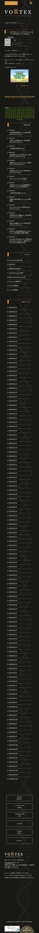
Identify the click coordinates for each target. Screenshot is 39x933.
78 (7, 115)
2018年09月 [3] (13, 630)
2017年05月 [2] (13, 694)
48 (7, 112)
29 (29, 109)
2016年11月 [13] (13, 719)
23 (17, 109)
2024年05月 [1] (13, 422)
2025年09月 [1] (13, 354)
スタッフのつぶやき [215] (15, 260)
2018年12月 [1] (13, 617)
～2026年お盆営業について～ (17, 148)
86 (23, 115)
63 (7, 113)
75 (31, 113)
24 (19, 109)
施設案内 (13, 873)
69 (19, 113)
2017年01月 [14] (13, 711)
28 (27, 109)
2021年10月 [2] (13, 553)
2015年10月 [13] (13, 774)
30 (31, 109)
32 (5, 111)
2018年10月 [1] (13, 626)
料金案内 (18, 873)
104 (33, 116)
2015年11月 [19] (13, 770)
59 (29, 112)
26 (23, 109)
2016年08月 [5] (13, 732)
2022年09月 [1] (13, 507)
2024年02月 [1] (13, 435)
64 (9, 113)
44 (29, 111)
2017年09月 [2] (13, 681)
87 (25, 115)
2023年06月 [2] (13, 469)
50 (11, 112)
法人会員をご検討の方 (19, 832)
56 (23, 112)
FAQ (31, 875)
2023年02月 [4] (13, 486)
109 (17, 118)
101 (25, 116)
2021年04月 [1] (13, 558)
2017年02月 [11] (13, 706)
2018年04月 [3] (13, 651)
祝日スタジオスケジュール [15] (17, 277)
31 (33, 109)
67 (15, 113)
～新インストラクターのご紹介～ (18, 178)
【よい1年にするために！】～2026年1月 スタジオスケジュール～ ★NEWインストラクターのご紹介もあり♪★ (20, 240)
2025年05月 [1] (13, 371)
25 (21, 109)
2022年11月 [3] (13, 498)
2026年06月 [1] (13, 316)
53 (17, 112)
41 (23, 111)
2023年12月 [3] (13, 443)
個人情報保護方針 (15, 877)
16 (33, 108)
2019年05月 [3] (13, 600)
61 (33, 112)
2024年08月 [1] (13, 409)
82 (15, 115)
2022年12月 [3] (13, 494)
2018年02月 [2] (13, 660)
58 (27, 112)
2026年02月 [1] (13, 333)
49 (9, 112)
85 (21, 115)
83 (17, 115)
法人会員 (21, 875)
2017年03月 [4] (13, 702)
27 (25, 109)
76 (33, 113)
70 (21, 113)
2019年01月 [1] (13, 613)
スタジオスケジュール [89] (16, 273)
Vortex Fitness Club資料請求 (19, 806)
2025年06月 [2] (13, 367)
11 (23, 108)
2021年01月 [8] (13, 562)
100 (22, 116)
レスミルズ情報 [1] (14, 285)
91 (33, 115)
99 (20, 116)
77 (5, 115)
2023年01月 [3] (13, 490)
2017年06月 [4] (13, 689)
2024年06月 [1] (13, 418)
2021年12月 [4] (13, 545)
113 (28, 118)
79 (9, 115)
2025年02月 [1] (13, 384)
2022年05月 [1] (13, 524)
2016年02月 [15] (13, 757)
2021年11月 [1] (13, 549)
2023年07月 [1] (13, 464)
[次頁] (20, 119)
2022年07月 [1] (13, 515)
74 (29, 113)
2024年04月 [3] (13, 426)
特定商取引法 (23, 877)
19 (9, 109)
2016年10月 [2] (13, 723)
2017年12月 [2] (13, 668)
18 (7, 109)
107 (12, 118)
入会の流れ (19, 823)
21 (13, 109)
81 (13, 115)
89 (29, 115)
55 (21, 112)
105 (6, 118)
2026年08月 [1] (13, 307)
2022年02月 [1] (13, 536)
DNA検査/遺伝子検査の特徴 (19, 815)
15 (31, 108)
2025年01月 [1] (13, 388)
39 (19, 111)
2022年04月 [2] (13, 528)
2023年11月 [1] (13, 447)
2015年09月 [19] (13, 779)
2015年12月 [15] (13, 766)
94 (10, 116)
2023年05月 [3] (13, 473)
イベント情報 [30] (13, 290)
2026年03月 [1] (13, 328)
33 (7, 111)
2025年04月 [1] (13, 375)
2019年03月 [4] (13, 609)
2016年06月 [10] (13, 740)
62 (5, 113)
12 (25, 108)
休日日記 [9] (12, 264)
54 (19, 112)
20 (11, 109)
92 (6, 116)
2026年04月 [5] (13, 324)
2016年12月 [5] (13, 715)
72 (25, 113)
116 (18, 119)
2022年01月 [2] (13, 541)
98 (18, 116)
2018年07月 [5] (13, 638)
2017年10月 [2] (13, 677)
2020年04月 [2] (13, 583)
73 (27, 113)
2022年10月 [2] (13, 503)
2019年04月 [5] (13, 604)
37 (15, 111)
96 (14, 116)
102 (28, 116)
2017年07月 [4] (13, 685)
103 (30, 116)
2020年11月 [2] (13, 570)
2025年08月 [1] (13, 358)
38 (17, 111)
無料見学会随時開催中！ (19, 798)
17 (5, 109)
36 (13, 111)
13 (27, 108)
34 (9, 111)
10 (21, 108)
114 (30, 118)
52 (15, 112)
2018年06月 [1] (13, 643)
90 (31, 115)
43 (27, 111)
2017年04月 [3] (13, 698)
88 (27, 115)
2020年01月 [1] (13, 587)
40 (21, 111)
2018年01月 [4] (13, 664)
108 (14, 118)
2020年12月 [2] (13, 566)
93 (8, 116)
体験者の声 (7, 877)
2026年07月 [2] (13, 311)
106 (9, 118)
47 (5, 112)
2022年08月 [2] (13, 511)
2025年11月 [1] (13, 345)
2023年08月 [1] (13, 460)
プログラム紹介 (25, 873)
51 (13, 112)
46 (33, 111)
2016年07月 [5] (13, 736)
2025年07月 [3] (13, 362)
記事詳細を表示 (24, 85)
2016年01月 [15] (13, 762)
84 (19, 115)
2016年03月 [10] (13, 753)
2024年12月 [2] (13, 392)
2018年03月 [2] (13, 655)
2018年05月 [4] (13, 647)
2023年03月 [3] (13, 481)
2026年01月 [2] (13, 337)
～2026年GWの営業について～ (17, 193)
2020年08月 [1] (13, 575)
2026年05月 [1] (13, 320)
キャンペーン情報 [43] (15, 281)
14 (29, 108)
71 (23, 113)
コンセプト (7, 873)
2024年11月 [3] (13, 396)
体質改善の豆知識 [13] (15, 268)
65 (11, 113)
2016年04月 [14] (13, 749)
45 (31, 111)
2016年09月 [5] (13, 728)
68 (17, 113)
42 (25, 111)
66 (13, 113)
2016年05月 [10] (13, 745)
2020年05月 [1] (13, 579)
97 (16, 116)
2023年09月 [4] (13, 456)
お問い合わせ (19, 840)
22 (15, 109)
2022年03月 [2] (13, 532)
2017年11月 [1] (13, 672)
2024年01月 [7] (13, 439)
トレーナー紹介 (8, 875)
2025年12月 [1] (13, 341)
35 (11, 111)
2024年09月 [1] (13, 405)
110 (20, 118)
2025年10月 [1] (13, 350)
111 (22, 118)
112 (25, 118)
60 (31, 112)
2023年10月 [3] (13, 452)
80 (11, 115)
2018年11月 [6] (13, 621)
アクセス (26, 875)
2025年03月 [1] (13, 379)
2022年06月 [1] (13, 520)
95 (12, 116)
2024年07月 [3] (13, 413)
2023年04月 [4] (13, 477)
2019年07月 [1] (13, 592)
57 (25, 112)
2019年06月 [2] (13, 596)
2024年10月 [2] (13, 401)
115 (33, 118)
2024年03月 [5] (13, 430)
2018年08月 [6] (13, 634)
